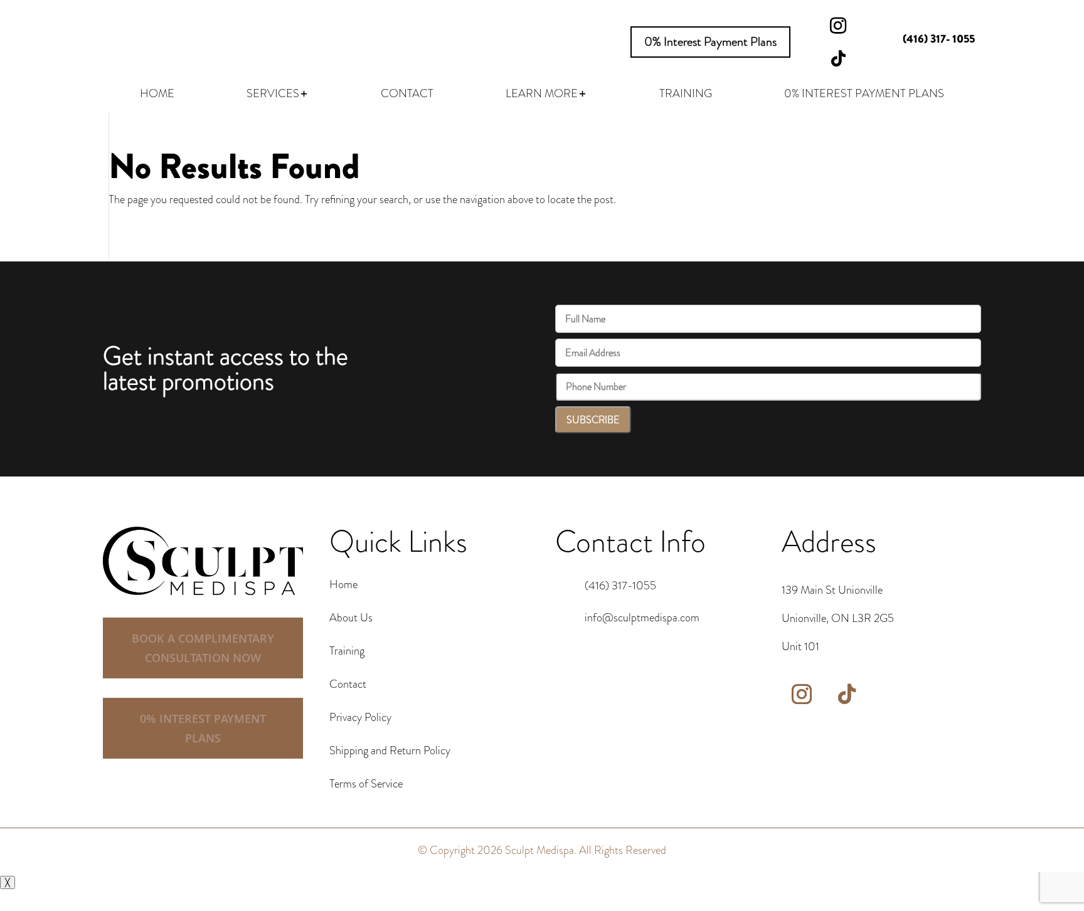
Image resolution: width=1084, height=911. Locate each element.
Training (346, 651)
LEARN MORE (542, 95)
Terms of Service (366, 784)
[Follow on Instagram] (838, 25)
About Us (351, 617)
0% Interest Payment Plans (710, 42)
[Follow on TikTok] (838, 58)
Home (343, 584)
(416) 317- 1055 (939, 39)
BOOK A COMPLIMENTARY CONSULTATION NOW (203, 648)
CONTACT (407, 95)
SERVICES (273, 95)
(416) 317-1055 (620, 585)
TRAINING (685, 95)
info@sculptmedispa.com (642, 617)
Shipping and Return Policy (389, 750)
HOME (157, 95)
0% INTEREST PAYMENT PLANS (864, 95)
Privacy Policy (360, 717)
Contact (347, 684)
